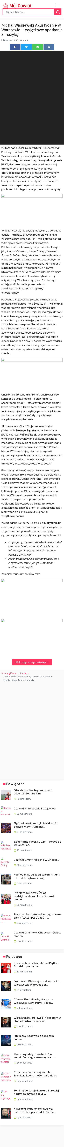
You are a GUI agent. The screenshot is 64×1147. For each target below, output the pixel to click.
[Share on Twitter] (26, 47)
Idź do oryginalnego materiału (30, 662)
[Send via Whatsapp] (37, 47)
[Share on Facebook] (15, 47)
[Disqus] (32, 729)
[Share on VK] (49, 47)
